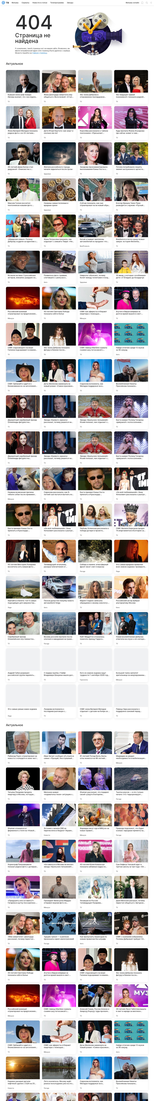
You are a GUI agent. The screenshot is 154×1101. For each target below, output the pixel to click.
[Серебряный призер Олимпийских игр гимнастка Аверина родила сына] (23, 629)
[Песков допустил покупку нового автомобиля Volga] (59, 593)
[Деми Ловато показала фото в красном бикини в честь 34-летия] (59, 810)
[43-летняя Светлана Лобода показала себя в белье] (59, 304)
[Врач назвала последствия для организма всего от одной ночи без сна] (23, 737)
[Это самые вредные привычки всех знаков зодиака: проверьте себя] (131, 557)
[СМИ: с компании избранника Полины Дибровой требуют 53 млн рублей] (131, 1073)
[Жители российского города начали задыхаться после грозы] (59, 159)
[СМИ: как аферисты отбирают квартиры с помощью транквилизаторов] (95, 304)
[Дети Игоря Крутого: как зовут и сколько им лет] (59, 123)
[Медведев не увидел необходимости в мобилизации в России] (131, 893)
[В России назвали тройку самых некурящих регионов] (131, 810)
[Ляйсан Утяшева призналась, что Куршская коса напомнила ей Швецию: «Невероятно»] (95, 737)
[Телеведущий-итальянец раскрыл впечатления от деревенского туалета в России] (59, 557)
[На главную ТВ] (7, 2)
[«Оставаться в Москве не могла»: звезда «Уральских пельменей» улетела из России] (59, 1001)
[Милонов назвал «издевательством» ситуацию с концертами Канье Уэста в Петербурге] (59, 929)
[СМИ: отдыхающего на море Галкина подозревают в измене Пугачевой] (23, 340)
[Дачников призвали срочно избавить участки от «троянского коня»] (131, 846)
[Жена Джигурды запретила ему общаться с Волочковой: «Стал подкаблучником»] (59, 87)
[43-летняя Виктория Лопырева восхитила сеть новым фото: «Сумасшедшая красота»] (23, 557)
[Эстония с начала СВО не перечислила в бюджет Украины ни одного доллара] (59, 965)
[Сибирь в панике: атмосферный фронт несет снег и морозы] (95, 557)
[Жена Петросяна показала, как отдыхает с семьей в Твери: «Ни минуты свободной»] (59, 231)
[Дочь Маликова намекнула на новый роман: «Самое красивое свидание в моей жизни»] (59, 376)
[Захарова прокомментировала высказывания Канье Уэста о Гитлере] (95, 159)
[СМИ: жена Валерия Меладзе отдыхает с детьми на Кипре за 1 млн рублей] (95, 701)
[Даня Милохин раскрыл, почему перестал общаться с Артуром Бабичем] (131, 1037)
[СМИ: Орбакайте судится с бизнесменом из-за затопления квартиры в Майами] (23, 376)
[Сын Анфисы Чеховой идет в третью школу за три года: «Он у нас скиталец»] (131, 1001)
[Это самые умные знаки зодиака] (23, 701)
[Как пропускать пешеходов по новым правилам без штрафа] (95, 1073)
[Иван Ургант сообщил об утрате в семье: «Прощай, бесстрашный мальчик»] (59, 893)
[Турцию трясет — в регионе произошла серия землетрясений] (59, 1073)
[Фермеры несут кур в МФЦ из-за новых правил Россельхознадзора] (95, 965)
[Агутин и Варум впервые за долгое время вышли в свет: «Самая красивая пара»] (131, 304)
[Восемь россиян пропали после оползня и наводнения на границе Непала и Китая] (59, 629)
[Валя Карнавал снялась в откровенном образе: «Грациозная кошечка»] (131, 774)
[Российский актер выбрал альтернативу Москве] (131, 593)
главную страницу (39, 53)
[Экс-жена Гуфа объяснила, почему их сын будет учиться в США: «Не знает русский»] (95, 846)
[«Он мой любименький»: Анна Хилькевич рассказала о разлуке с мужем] (131, 484)
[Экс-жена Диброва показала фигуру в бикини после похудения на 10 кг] (59, 340)
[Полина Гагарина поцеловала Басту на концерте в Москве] (95, 810)
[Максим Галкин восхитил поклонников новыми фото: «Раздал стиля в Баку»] (23, 195)
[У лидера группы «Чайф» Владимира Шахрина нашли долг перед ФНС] (59, 665)
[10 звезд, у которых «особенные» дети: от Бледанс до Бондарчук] (131, 268)
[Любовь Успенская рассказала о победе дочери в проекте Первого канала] (95, 521)
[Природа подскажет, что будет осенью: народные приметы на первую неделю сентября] (131, 965)
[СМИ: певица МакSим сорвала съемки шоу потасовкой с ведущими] (95, 340)
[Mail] (3, 2)
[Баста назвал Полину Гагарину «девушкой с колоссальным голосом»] (131, 412)
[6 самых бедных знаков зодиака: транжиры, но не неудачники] (131, 737)
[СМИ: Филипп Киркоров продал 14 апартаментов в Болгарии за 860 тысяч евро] (131, 521)
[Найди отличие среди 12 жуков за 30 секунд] (131, 340)
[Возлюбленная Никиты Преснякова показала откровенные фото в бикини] (131, 376)
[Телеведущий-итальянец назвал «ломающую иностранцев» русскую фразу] (59, 737)
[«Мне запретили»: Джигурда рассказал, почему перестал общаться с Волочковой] (23, 1073)
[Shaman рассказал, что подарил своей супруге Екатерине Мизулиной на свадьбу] (95, 929)
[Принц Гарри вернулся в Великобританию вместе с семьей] (23, 774)
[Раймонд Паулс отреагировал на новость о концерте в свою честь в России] (23, 893)
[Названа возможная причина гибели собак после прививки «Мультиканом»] (23, 484)
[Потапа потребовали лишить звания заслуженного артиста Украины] (131, 159)
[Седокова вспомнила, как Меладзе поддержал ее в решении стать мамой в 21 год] (95, 376)
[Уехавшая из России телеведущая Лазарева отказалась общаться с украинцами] (95, 1037)
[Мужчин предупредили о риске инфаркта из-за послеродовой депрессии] (95, 774)
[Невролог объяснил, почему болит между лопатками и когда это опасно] (95, 268)
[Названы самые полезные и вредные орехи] (59, 195)
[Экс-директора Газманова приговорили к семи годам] (23, 846)
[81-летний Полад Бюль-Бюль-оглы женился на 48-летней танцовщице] (95, 893)
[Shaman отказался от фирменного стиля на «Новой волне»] (23, 965)
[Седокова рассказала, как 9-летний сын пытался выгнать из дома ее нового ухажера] (59, 484)
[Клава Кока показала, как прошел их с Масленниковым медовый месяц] (59, 774)
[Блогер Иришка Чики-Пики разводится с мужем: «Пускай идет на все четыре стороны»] (131, 195)
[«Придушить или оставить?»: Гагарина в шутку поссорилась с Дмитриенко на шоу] (23, 1037)
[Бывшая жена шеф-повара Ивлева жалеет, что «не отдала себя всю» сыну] (23, 87)
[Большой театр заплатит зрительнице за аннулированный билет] (131, 665)
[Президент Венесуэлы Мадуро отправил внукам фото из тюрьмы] (59, 1037)
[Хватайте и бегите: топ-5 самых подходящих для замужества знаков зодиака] (23, 593)
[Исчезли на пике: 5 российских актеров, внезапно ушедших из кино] (23, 268)
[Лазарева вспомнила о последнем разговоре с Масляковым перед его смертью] (59, 701)
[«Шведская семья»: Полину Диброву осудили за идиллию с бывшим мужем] (23, 231)
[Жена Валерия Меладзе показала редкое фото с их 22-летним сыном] (23, 123)
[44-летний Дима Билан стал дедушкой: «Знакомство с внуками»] (23, 159)
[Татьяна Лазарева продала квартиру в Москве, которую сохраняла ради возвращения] (23, 929)
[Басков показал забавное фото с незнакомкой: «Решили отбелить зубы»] (59, 846)
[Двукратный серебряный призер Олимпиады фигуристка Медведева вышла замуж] (23, 412)
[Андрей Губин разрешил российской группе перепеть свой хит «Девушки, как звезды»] (23, 665)
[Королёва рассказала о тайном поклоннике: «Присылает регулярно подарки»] (95, 123)
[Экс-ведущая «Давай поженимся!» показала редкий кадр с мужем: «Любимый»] (131, 87)
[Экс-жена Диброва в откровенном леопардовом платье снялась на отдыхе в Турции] (95, 87)
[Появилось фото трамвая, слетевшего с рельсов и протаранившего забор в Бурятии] (59, 268)
